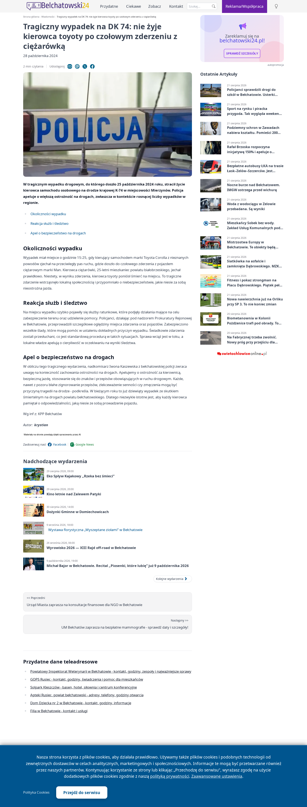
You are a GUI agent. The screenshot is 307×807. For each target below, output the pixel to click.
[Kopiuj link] (69, 66)
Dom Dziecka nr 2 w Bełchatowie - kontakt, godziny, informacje (80, 702)
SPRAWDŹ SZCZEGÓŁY (242, 53)
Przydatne (109, 6)
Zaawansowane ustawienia (216, 776)
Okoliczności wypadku (48, 213)
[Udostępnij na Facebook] (92, 66)
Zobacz (154, 6)
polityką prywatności (169, 776)
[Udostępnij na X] (84, 66)
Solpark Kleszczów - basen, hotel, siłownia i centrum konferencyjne (83, 687)
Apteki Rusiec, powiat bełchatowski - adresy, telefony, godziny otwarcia (86, 695)
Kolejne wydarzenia (169, 579)
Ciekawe (133, 6)
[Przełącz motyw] (276, 6)
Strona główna (31, 16)
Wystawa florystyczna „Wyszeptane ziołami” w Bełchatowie (95, 529)
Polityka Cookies (36, 792)
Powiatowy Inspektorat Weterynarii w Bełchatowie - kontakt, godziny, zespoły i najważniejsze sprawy (110, 671)
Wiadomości (48, 16)
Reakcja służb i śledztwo (49, 223)
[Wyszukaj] (213, 6)
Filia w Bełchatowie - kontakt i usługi (59, 710)
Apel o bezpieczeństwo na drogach (58, 233)
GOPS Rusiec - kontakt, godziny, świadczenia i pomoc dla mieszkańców (86, 679)
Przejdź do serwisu (81, 792)
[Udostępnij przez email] (77, 66)
